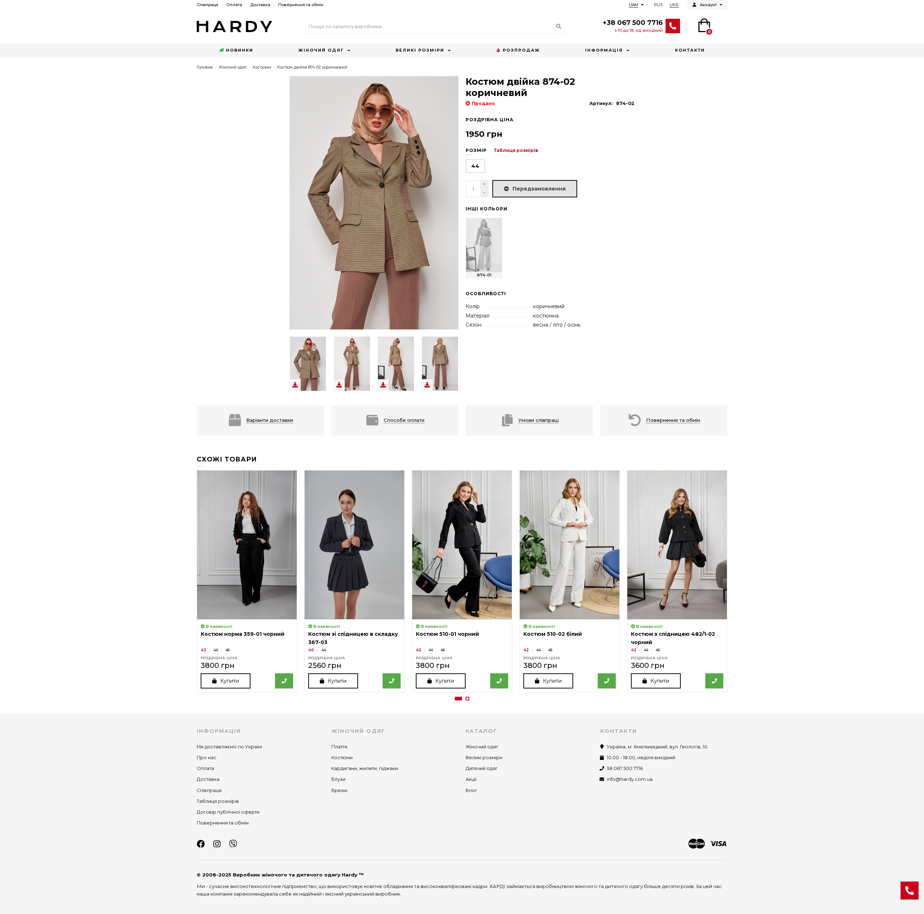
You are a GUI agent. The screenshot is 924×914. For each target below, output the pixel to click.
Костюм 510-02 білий (552, 634)
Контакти (690, 50)
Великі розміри (420, 50)
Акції (471, 779)
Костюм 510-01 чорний (447, 634)
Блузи (338, 779)
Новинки (239, 50)
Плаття (339, 746)
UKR (674, 4)
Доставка (260, 4)
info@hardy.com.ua (630, 779)
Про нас (207, 757)
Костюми (262, 67)
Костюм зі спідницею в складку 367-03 (353, 638)
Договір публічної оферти (228, 812)
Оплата (234, 4)
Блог (471, 790)
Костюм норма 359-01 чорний (242, 634)
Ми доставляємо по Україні (229, 746)
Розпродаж (521, 50)
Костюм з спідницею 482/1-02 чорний (673, 638)
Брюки (339, 790)
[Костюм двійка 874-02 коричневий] (307, 364)
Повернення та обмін (300, 4)
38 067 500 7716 (625, 768)
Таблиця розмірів (516, 150)
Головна (205, 67)
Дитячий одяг (482, 768)
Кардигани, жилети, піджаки (364, 768)
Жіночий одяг (321, 50)
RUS (658, 4)
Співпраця (207, 4)
